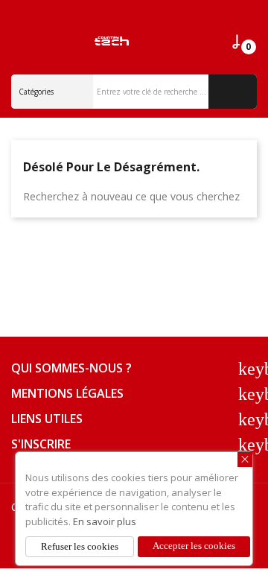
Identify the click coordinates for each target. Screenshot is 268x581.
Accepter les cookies (194, 545)
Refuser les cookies (79, 546)
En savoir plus (104, 521)
